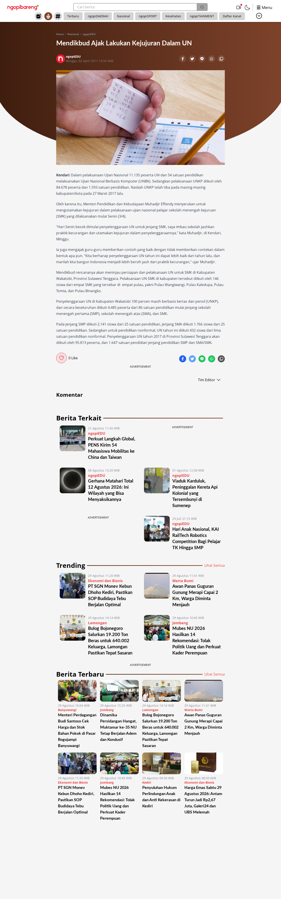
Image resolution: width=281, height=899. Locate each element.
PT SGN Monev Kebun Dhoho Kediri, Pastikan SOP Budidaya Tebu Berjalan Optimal (76, 800)
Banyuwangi (67, 710)
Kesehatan (173, 16)
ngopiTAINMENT (202, 16)
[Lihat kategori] (259, 15)
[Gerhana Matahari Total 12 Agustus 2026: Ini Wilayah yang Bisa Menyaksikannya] (72, 488)
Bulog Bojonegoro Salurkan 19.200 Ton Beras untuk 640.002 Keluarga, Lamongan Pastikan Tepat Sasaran (110, 640)
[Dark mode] (247, 7)
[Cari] (202, 7)
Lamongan (97, 622)
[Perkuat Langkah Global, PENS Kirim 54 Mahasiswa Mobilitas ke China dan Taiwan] (72, 443)
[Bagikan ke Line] (202, 59)
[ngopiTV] (238, 7)
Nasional (123, 16)
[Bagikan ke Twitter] (193, 59)
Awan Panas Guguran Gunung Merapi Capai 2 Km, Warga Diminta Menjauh (203, 724)
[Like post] (61, 358)
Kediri (146, 782)
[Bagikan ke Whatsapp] (212, 59)
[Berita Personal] (48, 16)
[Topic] (58, 16)
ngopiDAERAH (98, 16)
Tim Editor (206, 379)
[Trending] (39, 16)
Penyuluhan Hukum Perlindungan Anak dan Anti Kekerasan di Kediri (161, 797)
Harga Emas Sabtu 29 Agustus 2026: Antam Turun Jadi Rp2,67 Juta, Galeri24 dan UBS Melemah (203, 800)
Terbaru (73, 16)
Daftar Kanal (232, 16)
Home (60, 34)
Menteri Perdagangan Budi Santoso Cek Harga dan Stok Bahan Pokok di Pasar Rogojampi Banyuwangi (77, 730)
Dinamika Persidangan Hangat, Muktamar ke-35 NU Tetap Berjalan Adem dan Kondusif (118, 727)
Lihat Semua (214, 565)
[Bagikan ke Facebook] (183, 59)
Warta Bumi (182, 580)
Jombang (180, 622)
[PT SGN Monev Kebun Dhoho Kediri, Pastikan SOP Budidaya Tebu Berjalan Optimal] (72, 590)
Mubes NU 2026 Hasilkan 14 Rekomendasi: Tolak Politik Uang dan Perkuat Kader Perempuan (196, 640)
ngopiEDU (89, 34)
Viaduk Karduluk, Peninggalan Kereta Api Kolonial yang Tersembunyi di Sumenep (195, 493)
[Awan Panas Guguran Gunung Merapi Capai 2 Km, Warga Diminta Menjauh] (157, 590)
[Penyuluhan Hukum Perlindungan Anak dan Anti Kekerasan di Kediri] (161, 763)
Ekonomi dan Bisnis (105, 580)
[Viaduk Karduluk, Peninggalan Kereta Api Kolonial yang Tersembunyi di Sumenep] (157, 488)
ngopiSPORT (148, 16)
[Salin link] (221, 59)
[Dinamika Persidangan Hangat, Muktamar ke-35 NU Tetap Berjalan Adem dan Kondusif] (119, 691)
